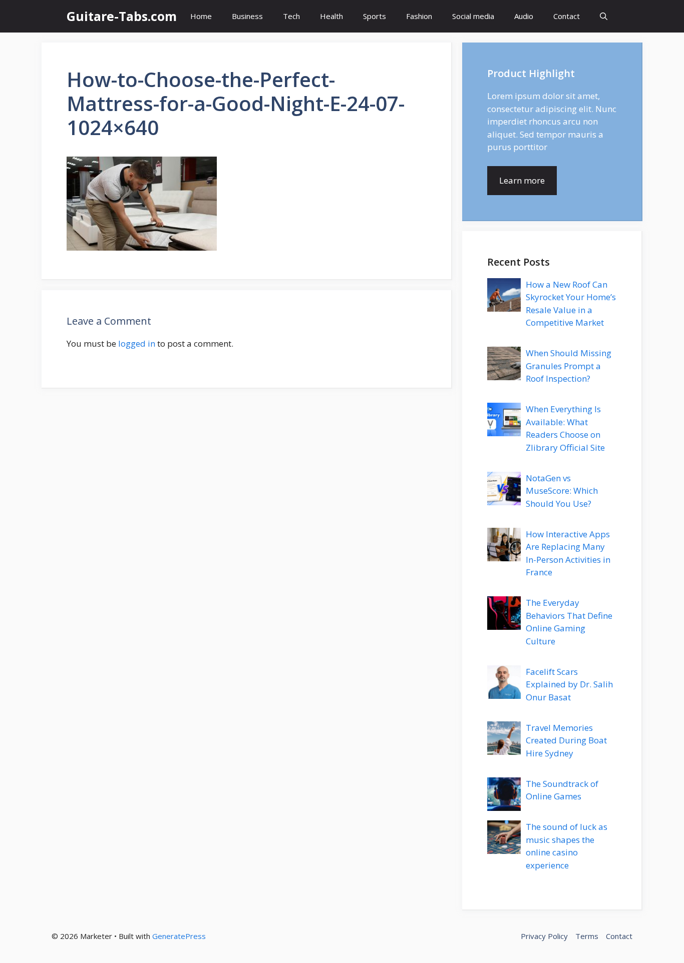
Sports (374, 16)
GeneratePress (179, 936)
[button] (603, 16)
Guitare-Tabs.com (122, 16)
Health (331, 16)
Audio (523, 16)
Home (201, 16)
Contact (566, 16)
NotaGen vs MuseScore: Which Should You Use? (562, 490)
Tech (291, 16)
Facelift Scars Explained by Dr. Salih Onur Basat (569, 684)
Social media (473, 16)
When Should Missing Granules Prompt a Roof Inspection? (568, 365)
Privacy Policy (544, 936)
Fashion (419, 16)
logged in (136, 343)
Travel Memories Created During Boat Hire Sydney (566, 740)
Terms (586, 936)
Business (247, 16)
